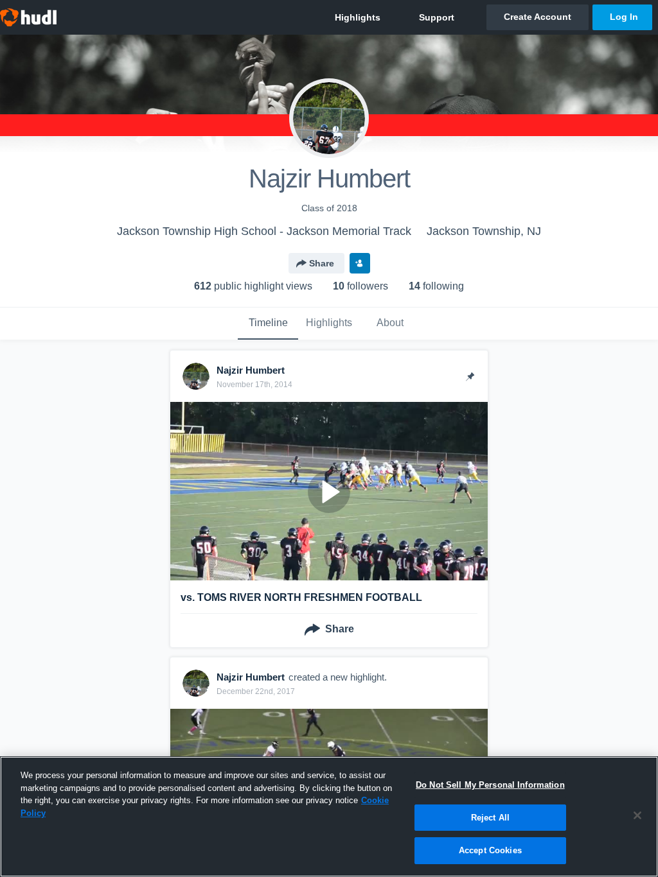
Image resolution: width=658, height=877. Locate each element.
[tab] (268, 324)
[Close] (637, 815)
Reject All (490, 817)
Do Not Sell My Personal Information (490, 785)
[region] (329, 816)
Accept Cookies (490, 850)
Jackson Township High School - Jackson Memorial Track (264, 231)
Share (321, 263)
